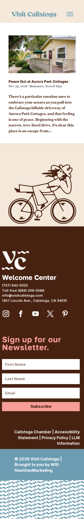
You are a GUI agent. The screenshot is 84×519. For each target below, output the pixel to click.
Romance (36, 86)
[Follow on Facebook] (20, 313)
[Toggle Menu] (69, 14)
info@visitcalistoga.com (22, 295)
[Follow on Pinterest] (64, 313)
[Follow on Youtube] (35, 313)
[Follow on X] (50, 313)
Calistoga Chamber (32, 432)
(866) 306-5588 (31, 290)
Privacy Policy (55, 438)
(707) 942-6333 (15, 285)
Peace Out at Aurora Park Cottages (38, 81)
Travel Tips (53, 86)
